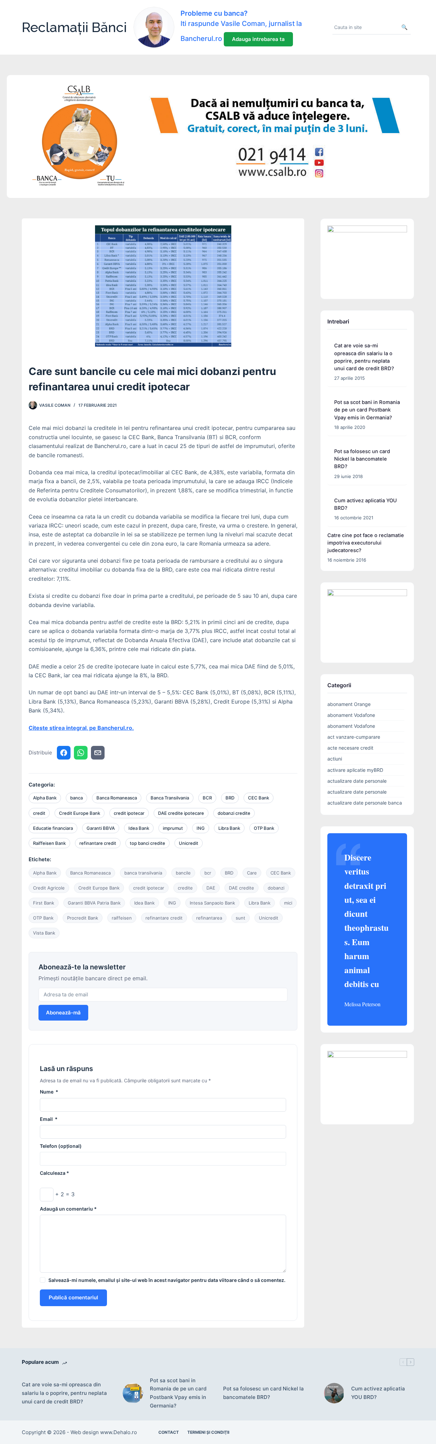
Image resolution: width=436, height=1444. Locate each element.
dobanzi (276, 888)
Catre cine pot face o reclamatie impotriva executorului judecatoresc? (365, 542)
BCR (207, 797)
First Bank (43, 903)
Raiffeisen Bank (49, 843)
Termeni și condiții (208, 1432)
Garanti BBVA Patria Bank (94, 903)
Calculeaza (54, 1173)
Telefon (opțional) (61, 1146)
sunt (240, 918)
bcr (207, 873)
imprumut (173, 828)
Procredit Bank (82, 918)
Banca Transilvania (170, 797)
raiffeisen (122, 918)
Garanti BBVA (101, 828)
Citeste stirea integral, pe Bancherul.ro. (81, 727)
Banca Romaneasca (116, 797)
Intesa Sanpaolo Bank (212, 903)
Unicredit (188, 843)
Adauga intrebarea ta (258, 39)
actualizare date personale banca (364, 803)
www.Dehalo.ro (118, 1432)
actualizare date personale (357, 781)
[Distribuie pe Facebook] (64, 753)
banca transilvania (143, 873)
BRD (229, 797)
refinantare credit (97, 843)
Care (252, 873)
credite (185, 888)
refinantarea (209, 918)
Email (49, 1119)
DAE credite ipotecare (181, 813)
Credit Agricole (49, 888)
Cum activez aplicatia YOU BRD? (378, 1392)
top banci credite (147, 843)
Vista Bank (44, 933)
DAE (210, 888)
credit (39, 813)
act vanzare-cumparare (353, 737)
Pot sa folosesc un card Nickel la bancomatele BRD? (362, 459)
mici (288, 903)
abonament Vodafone (351, 715)
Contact (168, 1432)
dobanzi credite (234, 813)
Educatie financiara (53, 828)
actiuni (334, 759)
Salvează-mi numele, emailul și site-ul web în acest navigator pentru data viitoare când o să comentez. (166, 1280)
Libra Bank (229, 828)
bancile (183, 873)
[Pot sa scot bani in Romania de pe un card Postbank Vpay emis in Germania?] (133, 1393)
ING (201, 828)
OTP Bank (264, 828)
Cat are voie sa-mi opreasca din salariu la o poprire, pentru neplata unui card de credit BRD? (64, 1393)
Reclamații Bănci (74, 27)
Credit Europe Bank (79, 813)
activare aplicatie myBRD (355, 770)
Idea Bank (138, 828)
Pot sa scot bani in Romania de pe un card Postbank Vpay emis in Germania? (367, 409)
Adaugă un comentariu (68, 1209)
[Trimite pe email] (98, 753)
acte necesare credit (350, 748)
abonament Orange (349, 704)
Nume (49, 1092)
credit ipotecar (129, 813)
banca (76, 797)
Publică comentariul (73, 1297)
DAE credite (241, 888)
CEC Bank (258, 797)
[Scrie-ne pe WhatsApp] (81, 753)
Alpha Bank (45, 797)
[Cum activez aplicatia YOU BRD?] (334, 1393)
